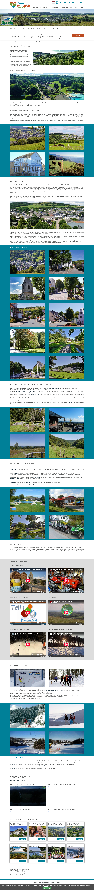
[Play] (10, 592)
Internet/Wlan (35, 38)
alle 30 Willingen (13, 780)
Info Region (21, 41)
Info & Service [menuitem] (73, 7)
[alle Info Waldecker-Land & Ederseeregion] (37, 853)
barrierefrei (55, 34)
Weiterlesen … (46, 886)
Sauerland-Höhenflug (26, 392)
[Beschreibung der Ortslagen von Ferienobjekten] (56, 831)
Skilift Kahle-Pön (13, 768)
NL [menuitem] (40, 7)
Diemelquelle (41, 397)
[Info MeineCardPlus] (37, 831)
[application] (28, 580)
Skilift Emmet (13, 764)
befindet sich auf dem (24, 391)
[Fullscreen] (45, 592)
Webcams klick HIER (21, 780)
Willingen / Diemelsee (28, 41)
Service (58, 882)
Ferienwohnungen (44, 882)
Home (35, 882)
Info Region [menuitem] (65, 7)
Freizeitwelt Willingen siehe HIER (29, 484)
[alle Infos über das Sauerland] (18, 853)
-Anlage (36, 477)
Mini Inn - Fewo (34, 34)
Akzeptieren (47, 888)
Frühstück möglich (45, 38)
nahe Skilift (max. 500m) (45, 34)
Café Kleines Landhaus (14, 478)
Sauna (59, 36)
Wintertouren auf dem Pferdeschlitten (54, 690)
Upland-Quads (32, 481)
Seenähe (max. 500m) (25, 38)
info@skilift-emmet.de (40, 765)
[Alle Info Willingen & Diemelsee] (75, 831)
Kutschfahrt (28, 482)
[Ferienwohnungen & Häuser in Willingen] (18, 831)
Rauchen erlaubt (14, 38)
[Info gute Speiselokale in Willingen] (56, 853)
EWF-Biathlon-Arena (25, 692)
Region (52, 882)
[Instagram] (80, 2)
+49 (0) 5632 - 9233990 (67, 2)
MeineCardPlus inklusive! (27, 36)
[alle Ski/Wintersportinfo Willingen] (75, 853)
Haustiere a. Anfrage (56, 38)
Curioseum (13, 469)
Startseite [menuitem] (35, 7)
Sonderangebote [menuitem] (56, 7)
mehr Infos (22, 839)
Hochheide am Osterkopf (53, 388)
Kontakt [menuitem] (81, 7)
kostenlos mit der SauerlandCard (22, 552)
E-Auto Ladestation (24, 34)
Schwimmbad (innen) (15, 36)
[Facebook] (77, 2)
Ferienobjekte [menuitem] (46, 7)
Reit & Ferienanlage (51, 36)
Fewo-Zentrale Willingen (14, 41)
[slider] (27, 592)
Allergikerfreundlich (40, 36)
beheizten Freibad (17, 473)
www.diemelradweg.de (15, 554)
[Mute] (43, 592)
